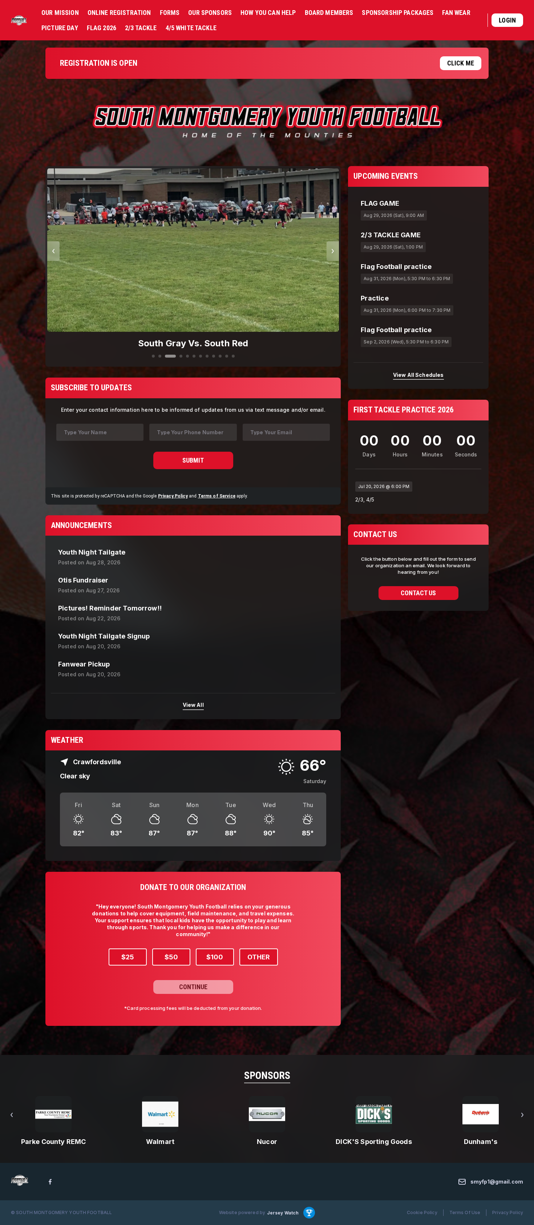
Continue (193, 987)
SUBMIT (193, 460)
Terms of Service (216, 495)
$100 (214, 957)
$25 (127, 957)
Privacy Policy (173, 495)
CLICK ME (460, 63)
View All (193, 705)
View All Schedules (418, 374)
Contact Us (418, 593)
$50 (171, 957)
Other (258, 957)
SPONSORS (267, 1075)
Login (507, 20)
